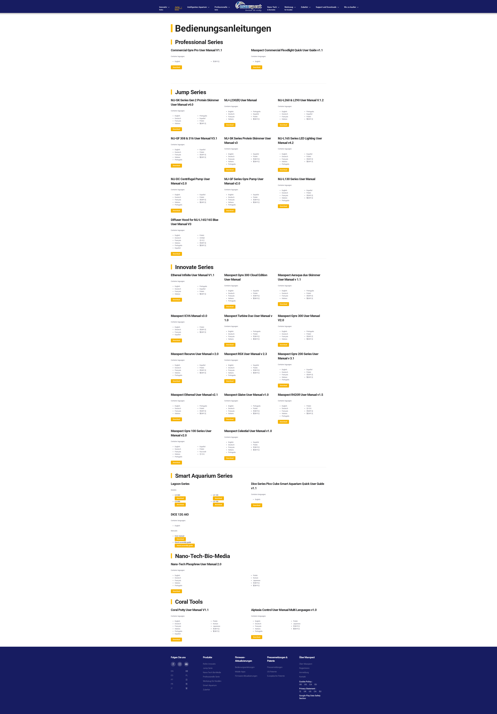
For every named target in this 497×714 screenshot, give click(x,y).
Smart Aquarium (210, 685)
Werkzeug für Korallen (212, 681)
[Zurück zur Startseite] (248, 6)
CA (310, 684)
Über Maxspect (305, 664)
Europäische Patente (276, 676)
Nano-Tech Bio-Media (212, 672)
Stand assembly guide (185, 545)
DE (187, 671)
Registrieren (304, 668)
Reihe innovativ (209, 664)
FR (172, 684)
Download (176, 67)
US (305, 684)
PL (187, 675)
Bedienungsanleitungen (245, 667)
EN (172, 671)
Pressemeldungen (274, 667)
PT (172, 680)
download (180, 498)
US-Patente (272, 671)
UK (300, 684)
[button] (164, 8)
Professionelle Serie (211, 677)
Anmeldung (304, 672)
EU (316, 684)
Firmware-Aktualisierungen (246, 676)
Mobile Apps (240, 671)
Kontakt (302, 677)
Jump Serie (208, 668)
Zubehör (206, 689)
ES (172, 675)
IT (172, 688)
